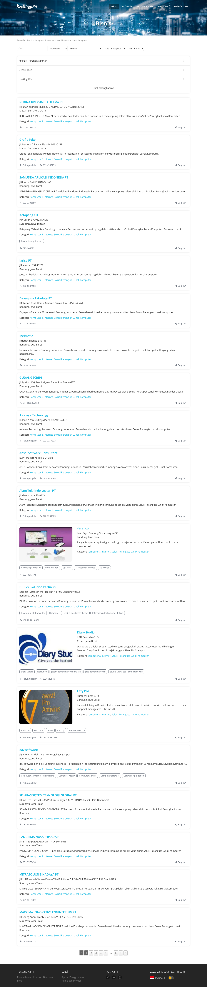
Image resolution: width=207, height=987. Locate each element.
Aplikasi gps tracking (31, 567)
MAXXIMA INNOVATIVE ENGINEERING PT (47, 912)
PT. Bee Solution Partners (37, 587)
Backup (60, 730)
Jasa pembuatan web (95, 671)
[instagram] (120, 977)
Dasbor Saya (181, 6)
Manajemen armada (85, 567)
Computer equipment (31, 241)
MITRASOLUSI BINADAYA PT (38, 874)
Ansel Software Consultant (38, 453)
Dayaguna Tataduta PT (35, 298)
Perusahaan (24, 977)
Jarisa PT (25, 260)
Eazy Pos (83, 691)
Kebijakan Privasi (71, 980)
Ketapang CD (28, 215)
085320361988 (50, 737)
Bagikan (181, 127)
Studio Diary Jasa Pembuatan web (126, 671)
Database (53, 612)
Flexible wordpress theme (75, 612)
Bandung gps (51, 567)
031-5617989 (29, 899)
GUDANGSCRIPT (30, 378)
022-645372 (28, 248)
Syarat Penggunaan (73, 977)
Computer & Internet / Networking (37, 775)
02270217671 (29, 574)
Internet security (77, 730)
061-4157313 (29, 127)
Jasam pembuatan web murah (66, 671)
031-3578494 (29, 862)
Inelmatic (26, 336)
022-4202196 (29, 323)
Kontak (37, 977)
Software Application (134, 775)
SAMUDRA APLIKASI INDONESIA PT (43, 177)
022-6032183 (29, 286)
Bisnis (114, 6)
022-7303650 (29, 202)
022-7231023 (49, 516)
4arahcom (84, 528)
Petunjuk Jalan (29, 165)
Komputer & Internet (41, 121)
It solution (42, 671)
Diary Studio (86, 632)
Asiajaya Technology (33, 415)
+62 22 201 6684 (31, 620)
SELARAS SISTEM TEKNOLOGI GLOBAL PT (48, 795)
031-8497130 (29, 824)
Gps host (67, 567)
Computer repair (66, 775)
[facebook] (108, 977)
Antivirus (25, 730)
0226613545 (49, 678)
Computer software (110, 775)
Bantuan (48, 977)
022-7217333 (49, 440)
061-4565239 (49, 165)
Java (121, 612)
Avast (50, 730)
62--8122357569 (31, 402)
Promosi (127, 6)
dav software (28, 750)
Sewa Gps (104, 567)
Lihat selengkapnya (103, 88)
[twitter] (114, 977)
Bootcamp (26, 612)
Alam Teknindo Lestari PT (37, 490)
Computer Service (87, 775)
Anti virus (38, 730)
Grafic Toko (27, 140)
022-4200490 (29, 365)
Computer (40, 612)
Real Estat (164, 6)
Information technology (103, 612)
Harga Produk (144, 6)
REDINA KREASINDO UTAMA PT (41, 102)
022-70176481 (50, 478)
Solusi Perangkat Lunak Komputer (72, 121)
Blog (19, 980)
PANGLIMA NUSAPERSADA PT (40, 837)
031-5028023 (29, 941)
